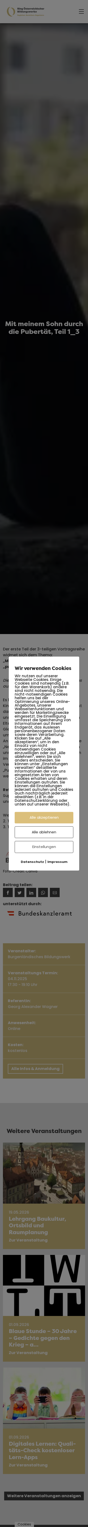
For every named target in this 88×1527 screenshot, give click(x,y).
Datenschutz (32, 861)
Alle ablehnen (44, 832)
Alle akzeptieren (44, 817)
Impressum (57, 861)
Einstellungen (44, 846)
